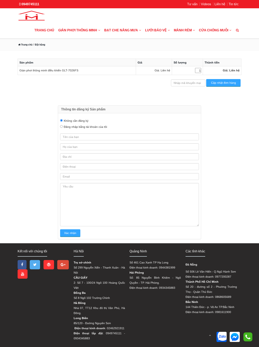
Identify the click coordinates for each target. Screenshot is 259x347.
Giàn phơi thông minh (77, 30)
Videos (206, 4)
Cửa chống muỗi (213, 30)
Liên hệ (219, 4)
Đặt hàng (40, 44)
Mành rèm (183, 30)
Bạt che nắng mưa (121, 30)
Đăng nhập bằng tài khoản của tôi (85, 126)
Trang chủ (44, 30)
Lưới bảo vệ (156, 30)
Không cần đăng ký (76, 120)
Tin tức (234, 4)
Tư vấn (192, 4)
